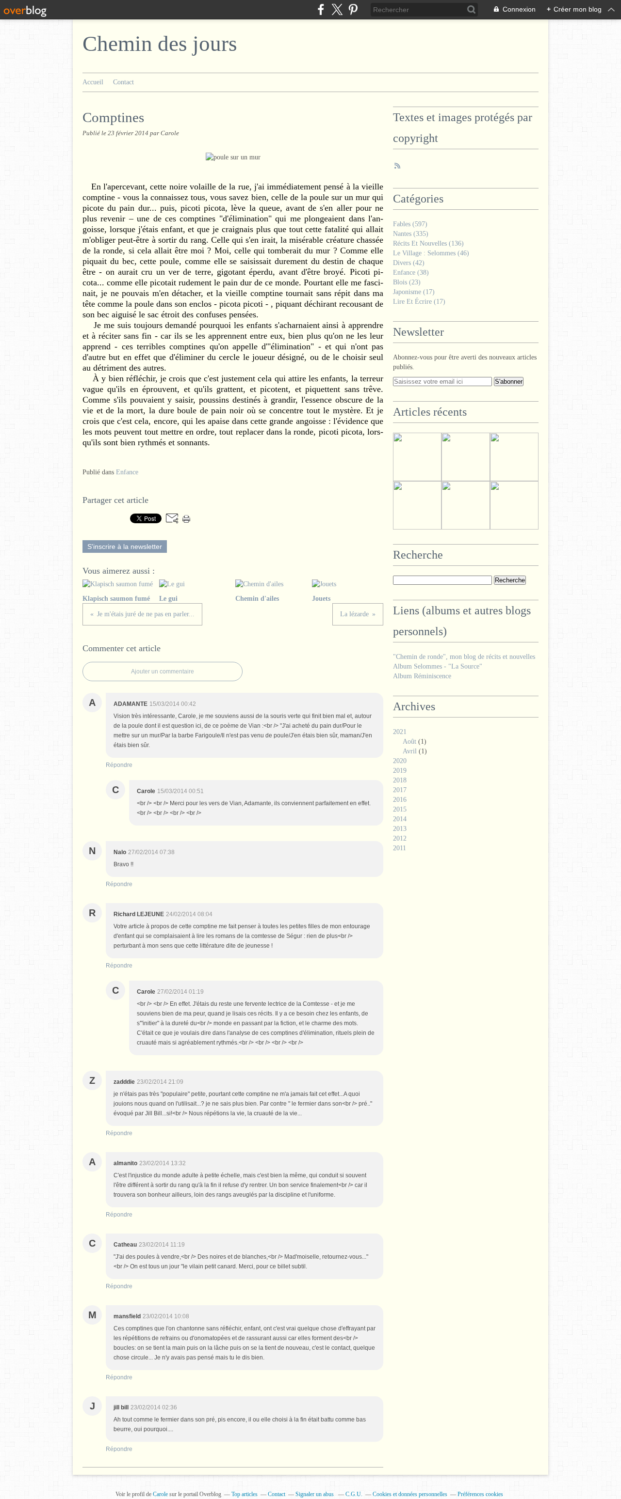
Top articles (244, 1494)
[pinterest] (353, 9)
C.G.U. (353, 1494)
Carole (161, 1494)
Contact (123, 82)
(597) (410, 224)
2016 (400, 799)
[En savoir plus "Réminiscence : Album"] (417, 457)
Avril (410, 751)
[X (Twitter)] (337, 9)
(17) (414, 292)
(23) (407, 282)
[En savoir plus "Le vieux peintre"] (465, 457)
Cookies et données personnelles (410, 1494)
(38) (411, 272)
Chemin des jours (159, 43)
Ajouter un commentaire (162, 671)
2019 (400, 770)
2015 (400, 809)
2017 (400, 790)
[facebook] (321, 9)
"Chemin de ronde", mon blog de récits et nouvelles (464, 656)
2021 (400, 731)
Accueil (92, 82)
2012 (400, 838)
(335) (410, 233)
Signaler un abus (315, 1494)
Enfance (127, 472)
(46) (431, 253)
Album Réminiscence (422, 676)
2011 (399, 848)
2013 (400, 828)
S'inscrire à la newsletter (124, 546)
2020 (400, 761)
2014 (400, 819)
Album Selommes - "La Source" (437, 666)
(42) (409, 262)
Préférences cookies (480, 1494)
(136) (428, 243)
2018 (400, 780)
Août (409, 741)
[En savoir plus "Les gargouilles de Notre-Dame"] (465, 505)
